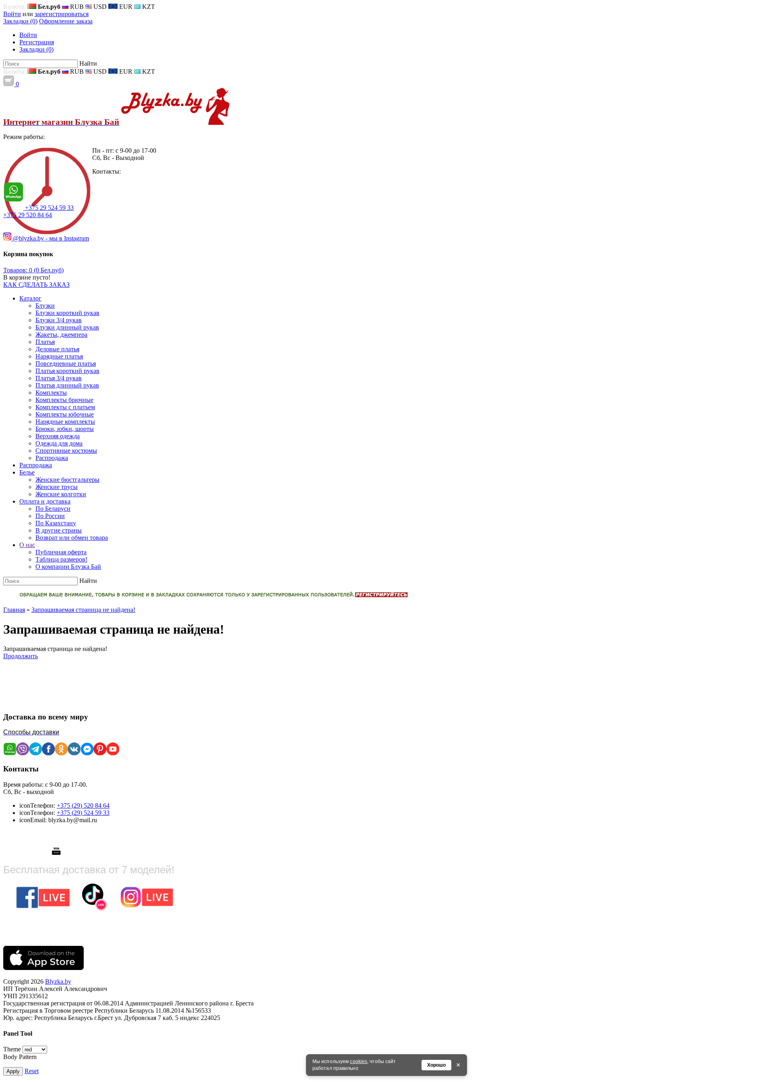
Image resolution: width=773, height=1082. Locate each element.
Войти (12, 13)
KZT (148, 6)
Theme (12, 1049)
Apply (13, 1071)
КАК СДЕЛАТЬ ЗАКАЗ (36, 284)
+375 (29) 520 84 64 (83, 805)
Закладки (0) (20, 21)
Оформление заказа (66, 21)
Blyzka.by (58, 981)
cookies (358, 1061)
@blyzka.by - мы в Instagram (50, 238)
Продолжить (20, 656)
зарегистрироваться (62, 13)
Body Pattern (20, 1056)
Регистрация (36, 42)
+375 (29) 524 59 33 (83, 812)
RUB (76, 6)
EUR (125, 6)
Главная (14, 609)
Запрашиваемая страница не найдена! (83, 609)
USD (99, 6)
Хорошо (436, 1065)
